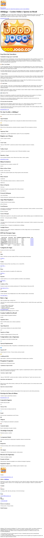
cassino (7, 8)
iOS (1, 309)
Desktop (6, 309)
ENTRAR (2, 477)
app (20, 8)
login (25, 8)
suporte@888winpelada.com (5, 495)
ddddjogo (27, 8)
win (5, 8)
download (2, 8)
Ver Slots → (2, 258)
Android (3, 309)
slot (21, 8)
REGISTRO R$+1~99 (4, 18)
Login (1, 7)
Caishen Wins (12, 8)
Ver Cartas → (2, 265)
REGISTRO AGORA (4, 159)
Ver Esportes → (3, 280)
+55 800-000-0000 (3, 500)
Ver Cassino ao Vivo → (4, 288)
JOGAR (31, 238)
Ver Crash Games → (4, 295)
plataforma (17, 8)
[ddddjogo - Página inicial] (3, 5)
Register (4, 7)
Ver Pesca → (2, 273)
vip (23, 8)
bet (9, 8)
